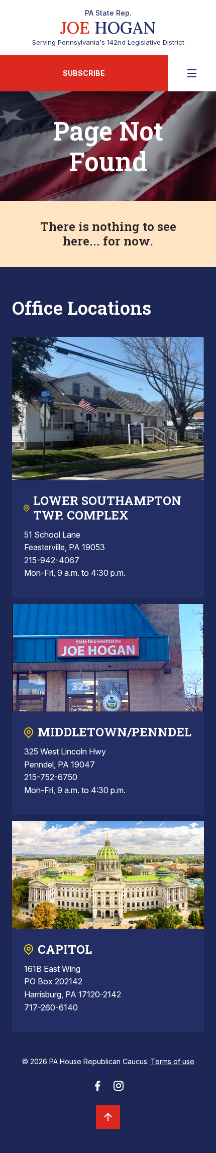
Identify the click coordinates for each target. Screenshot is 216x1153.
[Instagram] (119, 1089)
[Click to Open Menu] (192, 73)
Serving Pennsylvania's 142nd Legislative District (108, 28)
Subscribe (84, 73)
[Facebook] (97, 1089)
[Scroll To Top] (108, 1117)
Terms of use (172, 1061)
